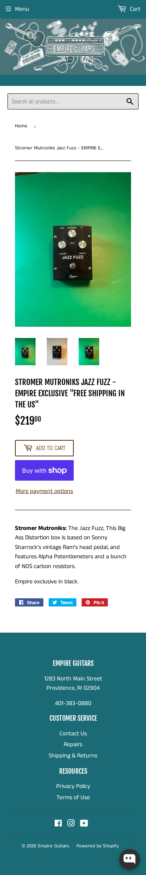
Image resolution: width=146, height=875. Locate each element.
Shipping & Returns (73, 755)
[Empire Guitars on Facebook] (58, 824)
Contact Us (73, 733)
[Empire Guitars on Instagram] (71, 824)
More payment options (44, 491)
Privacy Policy (73, 786)
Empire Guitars (53, 846)
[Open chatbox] (129, 859)
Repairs (73, 744)
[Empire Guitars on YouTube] (84, 824)
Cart (134, 9)
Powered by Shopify (97, 846)
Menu (22, 9)
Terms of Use (73, 797)
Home (21, 126)
